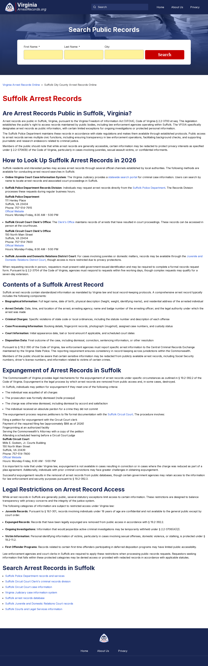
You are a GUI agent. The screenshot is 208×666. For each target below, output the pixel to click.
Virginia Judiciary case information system (31, 592)
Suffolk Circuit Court (120, 414)
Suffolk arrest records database (25, 598)
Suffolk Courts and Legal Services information (33, 609)
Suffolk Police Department (149, 187)
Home (160, 7)
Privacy (195, 7)
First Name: (32, 46)
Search (164, 54)
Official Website (14, 211)
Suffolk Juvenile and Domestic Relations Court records (39, 603)
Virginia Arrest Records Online (21, 84)
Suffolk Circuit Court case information (28, 587)
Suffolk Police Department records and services (35, 576)
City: (107, 46)
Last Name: (72, 46)
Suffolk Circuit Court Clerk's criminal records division (38, 581)
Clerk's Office (66, 222)
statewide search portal (122, 177)
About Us (177, 7)
